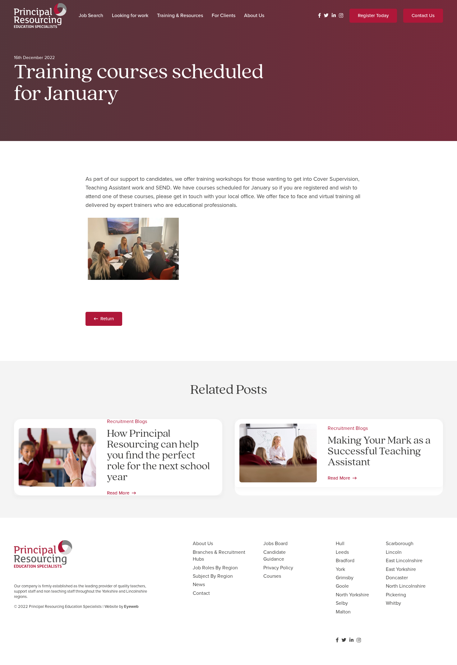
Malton (343, 611)
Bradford (345, 560)
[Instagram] (341, 15)
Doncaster (397, 577)
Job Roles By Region (215, 567)
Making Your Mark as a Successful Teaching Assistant (379, 451)
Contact (201, 593)
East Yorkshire (401, 569)
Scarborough (399, 543)
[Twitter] (326, 15)
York (340, 569)
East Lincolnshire (404, 560)
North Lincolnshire (406, 586)
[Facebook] (319, 15)
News (199, 584)
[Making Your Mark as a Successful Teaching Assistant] (278, 428)
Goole (342, 586)
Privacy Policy (278, 567)
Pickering (396, 594)
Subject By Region (213, 576)
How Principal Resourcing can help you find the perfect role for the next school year (158, 456)
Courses (272, 576)
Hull (340, 543)
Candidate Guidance (274, 556)
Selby (342, 603)
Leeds (342, 552)
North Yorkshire (352, 594)
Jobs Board (275, 543)
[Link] (40, 15)
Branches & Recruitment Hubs (219, 556)
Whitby (393, 603)
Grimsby (344, 577)
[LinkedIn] (334, 15)
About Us (203, 543)
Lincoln (394, 552)
